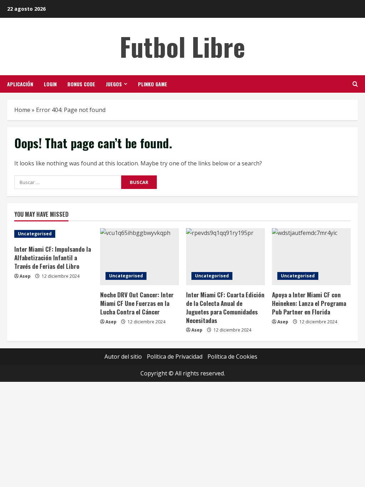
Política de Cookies (232, 356)
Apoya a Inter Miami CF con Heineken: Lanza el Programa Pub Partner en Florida (309, 303)
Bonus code (81, 84)
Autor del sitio (123, 356)
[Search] (355, 84)
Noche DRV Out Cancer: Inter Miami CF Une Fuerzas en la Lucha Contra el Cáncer (137, 303)
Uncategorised (35, 234)
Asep (25, 276)
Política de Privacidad (174, 356)
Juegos (114, 84)
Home (22, 110)
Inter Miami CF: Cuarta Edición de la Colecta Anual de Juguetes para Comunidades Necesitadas (225, 307)
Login (50, 84)
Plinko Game (152, 84)
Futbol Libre (182, 46)
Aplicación (20, 84)
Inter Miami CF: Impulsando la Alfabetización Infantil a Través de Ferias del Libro (52, 258)
